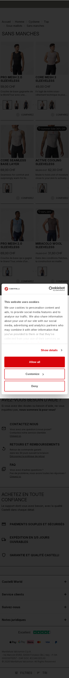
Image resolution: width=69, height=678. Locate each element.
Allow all (34, 361)
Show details (49, 350)
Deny (34, 385)
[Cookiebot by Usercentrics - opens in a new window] (49, 288)
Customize (32, 373)
